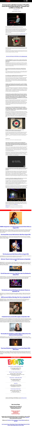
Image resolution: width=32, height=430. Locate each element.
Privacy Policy (21, 425)
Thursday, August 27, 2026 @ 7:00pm (15, 373)
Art (2, 424)
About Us (25, 424)
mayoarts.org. (16, 204)
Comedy (5, 424)
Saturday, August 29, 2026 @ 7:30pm (15, 390)
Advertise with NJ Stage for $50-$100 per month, (16, 56)
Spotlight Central (17, 9)
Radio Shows (15, 425)
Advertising (21, 424)
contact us (27, 417)
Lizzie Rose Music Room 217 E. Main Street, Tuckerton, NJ (15, 369)
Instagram (16, 420)
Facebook (9, 420)
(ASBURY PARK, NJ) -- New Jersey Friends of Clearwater (8, 276)
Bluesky (23, 420)
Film (11, 424)
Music (13, 424)
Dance (8, 424)
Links (12, 425)
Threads (20, 420)
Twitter (12, 420)
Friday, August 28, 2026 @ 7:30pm (16, 379)
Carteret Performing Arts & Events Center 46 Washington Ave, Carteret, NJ (16, 386)
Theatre (16, 424)
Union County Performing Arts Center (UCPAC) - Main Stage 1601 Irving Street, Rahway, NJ (15, 375)
